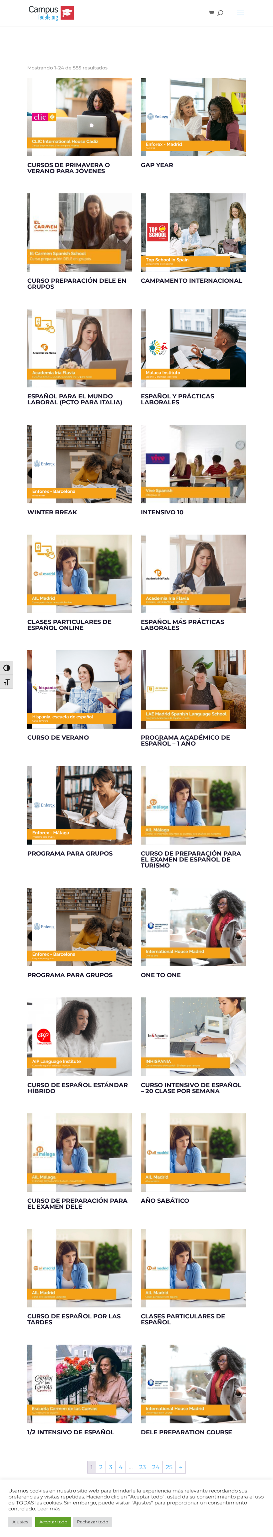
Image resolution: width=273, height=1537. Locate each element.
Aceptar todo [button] (53, 1521)
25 (169, 1467)
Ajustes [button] (20, 1521)
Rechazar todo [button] (92, 1521)
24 (155, 1467)
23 (142, 1467)
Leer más (48, 1509)
